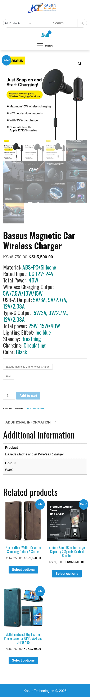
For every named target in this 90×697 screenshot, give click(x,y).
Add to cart (28, 395)
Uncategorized (35, 408)
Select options (23, 569)
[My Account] (43, 35)
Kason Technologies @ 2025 (45, 691)
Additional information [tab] (28, 422)
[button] (80, 63)
